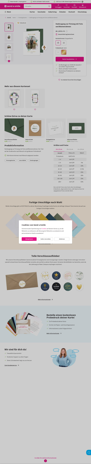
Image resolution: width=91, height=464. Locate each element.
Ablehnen (62, 239)
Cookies (44, 228)
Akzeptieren (29, 239)
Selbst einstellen (45, 239)
